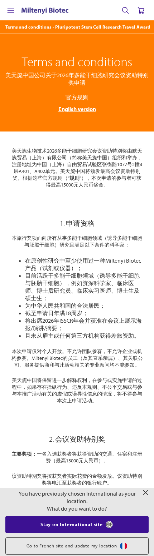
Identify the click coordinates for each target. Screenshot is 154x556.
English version (77, 109)
